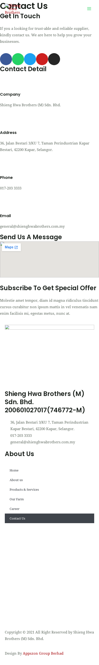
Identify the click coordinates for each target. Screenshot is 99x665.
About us (16, 480)
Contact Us (17, 518)
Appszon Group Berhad (42, 653)
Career (14, 509)
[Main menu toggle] (89, 9)
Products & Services (24, 489)
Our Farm (17, 499)
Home (14, 470)
